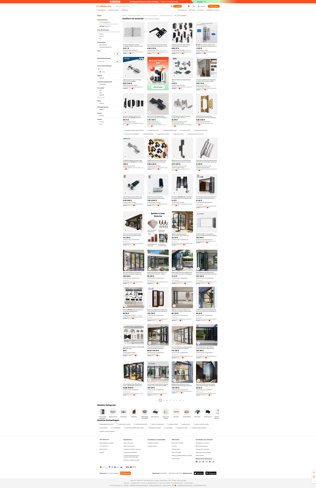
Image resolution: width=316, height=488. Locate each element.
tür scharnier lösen (185, 130)
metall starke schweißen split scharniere (134, 427)
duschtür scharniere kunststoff (107, 431)
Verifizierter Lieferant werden (203, 452)
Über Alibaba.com (104, 439)
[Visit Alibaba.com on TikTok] (213, 462)
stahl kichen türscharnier (141, 424)
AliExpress (133, 480)
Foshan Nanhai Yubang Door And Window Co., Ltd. (133, 243)
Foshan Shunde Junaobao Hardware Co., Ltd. (133, 86)
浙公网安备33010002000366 (185, 485)
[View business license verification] (173, 485)
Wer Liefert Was (182, 480)
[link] (314, 472)
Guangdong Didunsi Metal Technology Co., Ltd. (182, 124)
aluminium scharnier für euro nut (195, 134)
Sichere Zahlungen (128, 443)
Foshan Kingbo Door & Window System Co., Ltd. (182, 51)
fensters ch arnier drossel (158, 424)
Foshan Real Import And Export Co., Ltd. (133, 393)
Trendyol (174, 480)
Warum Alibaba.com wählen (107, 443)
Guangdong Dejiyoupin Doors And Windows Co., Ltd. (182, 281)
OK (117, 54)
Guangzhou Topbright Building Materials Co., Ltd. (206, 206)
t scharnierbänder (116, 427)
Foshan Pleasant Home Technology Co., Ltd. (182, 391)
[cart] (194, 6)
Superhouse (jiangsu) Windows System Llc (133, 281)
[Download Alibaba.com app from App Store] (199, 473)
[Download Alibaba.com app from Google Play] (210, 473)
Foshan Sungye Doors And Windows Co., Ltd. (158, 281)
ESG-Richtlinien (104, 449)
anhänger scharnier (173, 424)
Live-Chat (174, 446)
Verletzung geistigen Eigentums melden (182, 455)
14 (180, 400)
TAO (169, 480)
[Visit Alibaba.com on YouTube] (210, 462)
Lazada (156, 480)
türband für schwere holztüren (199, 427)
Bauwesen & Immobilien (134, 15)
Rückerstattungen (176, 452)
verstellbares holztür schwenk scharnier (134, 130)
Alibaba (124, 15)
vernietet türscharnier (153, 130)
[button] (171, 6)
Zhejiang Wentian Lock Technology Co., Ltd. (133, 167)
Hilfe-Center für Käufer (177, 443)
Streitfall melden (176, 449)
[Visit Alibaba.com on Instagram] (207, 462)
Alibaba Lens (103, 473)
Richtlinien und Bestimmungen (131, 460)
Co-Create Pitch (104, 446)
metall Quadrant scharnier (124, 424)
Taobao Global (163, 480)
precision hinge (168, 427)
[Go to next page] (183, 400)
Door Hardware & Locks (166, 15)
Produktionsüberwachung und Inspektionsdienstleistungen (131, 456)
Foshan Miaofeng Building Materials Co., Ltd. (206, 356)
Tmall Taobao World (148, 480)
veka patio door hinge (182, 427)
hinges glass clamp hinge (155, 427)
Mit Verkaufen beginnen (202, 446)
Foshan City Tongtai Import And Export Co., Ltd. (182, 319)
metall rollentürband (148, 134)
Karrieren (102, 452)
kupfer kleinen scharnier (163, 134)
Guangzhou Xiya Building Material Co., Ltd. (182, 356)
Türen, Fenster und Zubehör (150, 15)
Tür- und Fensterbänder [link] (181, 15)
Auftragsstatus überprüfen (202, 449)
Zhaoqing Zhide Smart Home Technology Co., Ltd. (206, 51)
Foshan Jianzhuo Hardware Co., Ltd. (156, 124)
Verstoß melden (176, 458)
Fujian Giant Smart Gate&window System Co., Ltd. (133, 316)
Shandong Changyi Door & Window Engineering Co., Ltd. (206, 319)
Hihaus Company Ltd (152, 354)
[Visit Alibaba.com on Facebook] (197, 462)
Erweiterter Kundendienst (130, 452)
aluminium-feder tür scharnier (202, 424)
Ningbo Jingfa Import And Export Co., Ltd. (157, 51)
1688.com (139, 480)
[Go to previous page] (157, 400)
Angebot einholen (152, 446)
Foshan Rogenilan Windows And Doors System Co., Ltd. (206, 393)
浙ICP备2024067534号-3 (200, 485)
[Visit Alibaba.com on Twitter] (203, 462)
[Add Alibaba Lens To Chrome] (125, 473)
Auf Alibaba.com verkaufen (202, 443)
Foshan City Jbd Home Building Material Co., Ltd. (182, 243)
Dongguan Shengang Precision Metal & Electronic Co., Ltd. (206, 88)
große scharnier (186, 424)
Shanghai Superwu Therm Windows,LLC (157, 319)
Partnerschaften (200, 455)
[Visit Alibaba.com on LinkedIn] (200, 462)
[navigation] (108, 208)
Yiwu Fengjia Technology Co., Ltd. (204, 123)
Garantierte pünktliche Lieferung (132, 449)
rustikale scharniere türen (201, 130)
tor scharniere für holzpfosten (132, 134)
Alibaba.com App (187, 473)
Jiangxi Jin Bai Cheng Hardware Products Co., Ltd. (133, 123)
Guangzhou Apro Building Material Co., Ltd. (206, 281)
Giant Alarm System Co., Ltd (130, 354)
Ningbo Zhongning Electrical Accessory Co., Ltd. (133, 51)
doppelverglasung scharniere (106, 424)
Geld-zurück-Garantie (129, 446)
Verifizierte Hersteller (153, 443)
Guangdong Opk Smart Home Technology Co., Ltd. (182, 86)
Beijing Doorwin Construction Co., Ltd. (205, 241)
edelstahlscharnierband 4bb (170, 130)
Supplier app (155, 473)
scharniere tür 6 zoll (178, 134)
